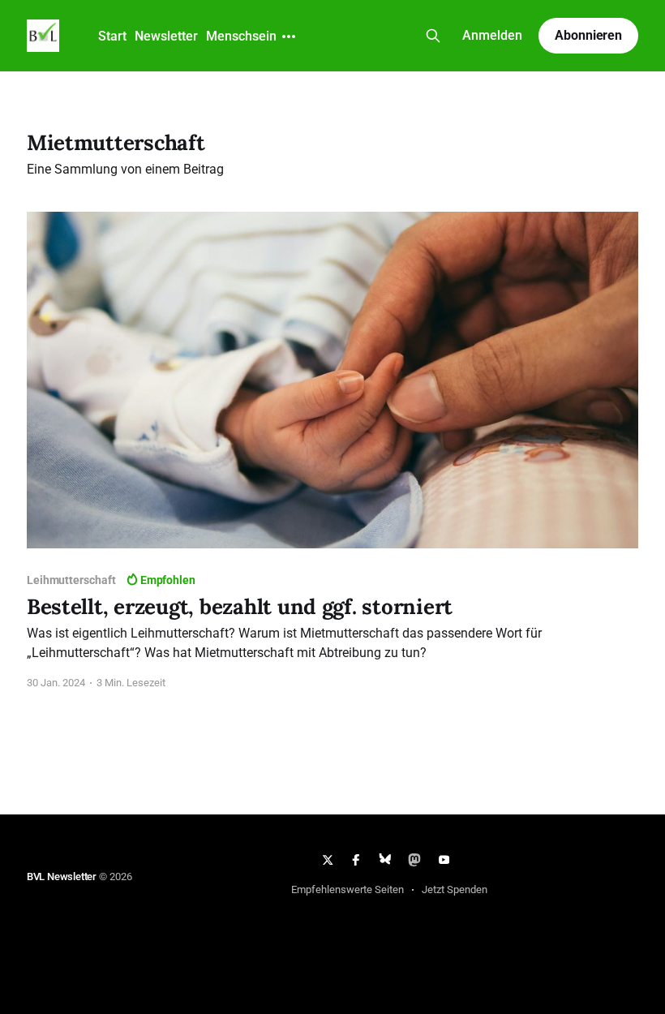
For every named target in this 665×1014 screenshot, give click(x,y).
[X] (327, 859)
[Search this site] (433, 36)
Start (112, 36)
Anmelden (492, 35)
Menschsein (241, 36)
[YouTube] (443, 859)
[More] (289, 36)
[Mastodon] (414, 859)
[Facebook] (356, 859)
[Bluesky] (385, 859)
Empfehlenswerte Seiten (347, 889)
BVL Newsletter (62, 876)
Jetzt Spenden (454, 889)
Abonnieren (588, 35)
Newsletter (166, 36)
